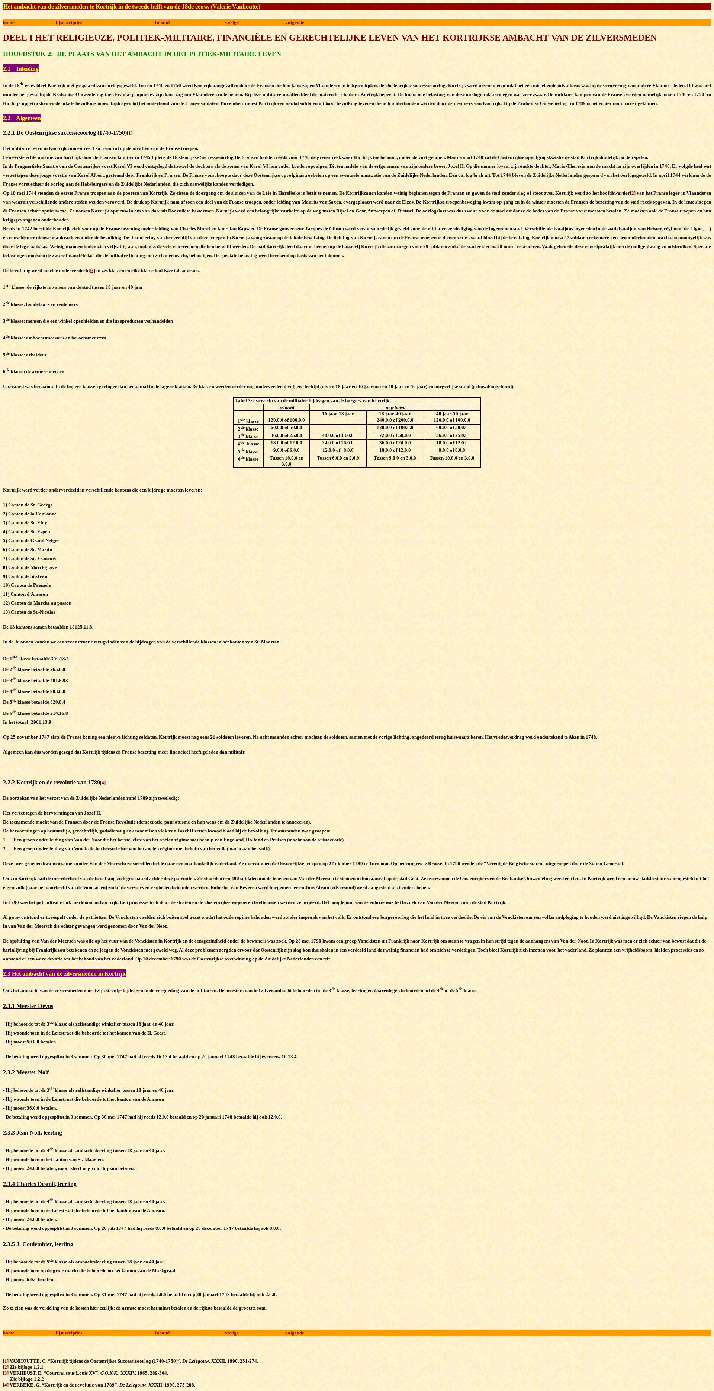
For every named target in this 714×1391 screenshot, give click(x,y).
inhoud (162, 22)
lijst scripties (69, 22)
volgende (294, 22)
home (9, 22)
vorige (232, 22)
